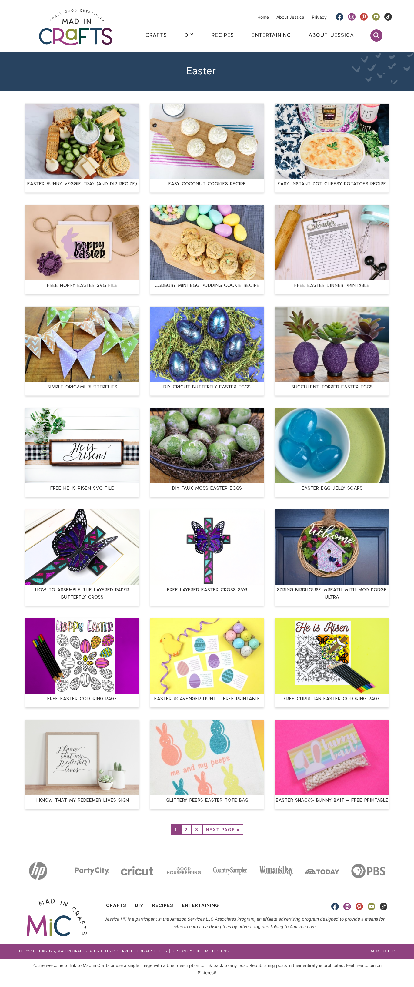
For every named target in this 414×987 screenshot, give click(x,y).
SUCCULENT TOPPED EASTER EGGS (332, 387)
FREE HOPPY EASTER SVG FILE (82, 285)
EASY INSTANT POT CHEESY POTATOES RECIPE (332, 184)
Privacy (319, 17)
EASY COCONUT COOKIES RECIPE (207, 184)
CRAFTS (116, 905)
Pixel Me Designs (211, 951)
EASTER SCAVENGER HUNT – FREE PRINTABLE (207, 699)
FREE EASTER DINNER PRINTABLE (331, 285)
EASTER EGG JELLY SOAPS (332, 488)
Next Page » (223, 829)
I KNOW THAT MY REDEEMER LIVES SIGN (82, 800)
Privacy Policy (152, 951)
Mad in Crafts (75, 27)
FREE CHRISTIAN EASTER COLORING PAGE (332, 699)
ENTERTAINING (200, 905)
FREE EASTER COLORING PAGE (82, 699)
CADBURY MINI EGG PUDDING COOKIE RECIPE (207, 285)
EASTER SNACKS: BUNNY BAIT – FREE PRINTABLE (332, 800)
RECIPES (162, 905)
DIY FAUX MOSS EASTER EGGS (207, 488)
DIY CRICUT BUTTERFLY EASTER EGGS (207, 387)
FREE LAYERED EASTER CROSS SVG (207, 590)
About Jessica (290, 17)
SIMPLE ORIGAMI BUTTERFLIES (82, 387)
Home (263, 17)
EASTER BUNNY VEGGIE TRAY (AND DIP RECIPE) (82, 184)
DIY (139, 905)
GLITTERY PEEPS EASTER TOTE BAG (207, 800)
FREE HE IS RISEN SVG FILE (82, 488)
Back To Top (382, 951)
